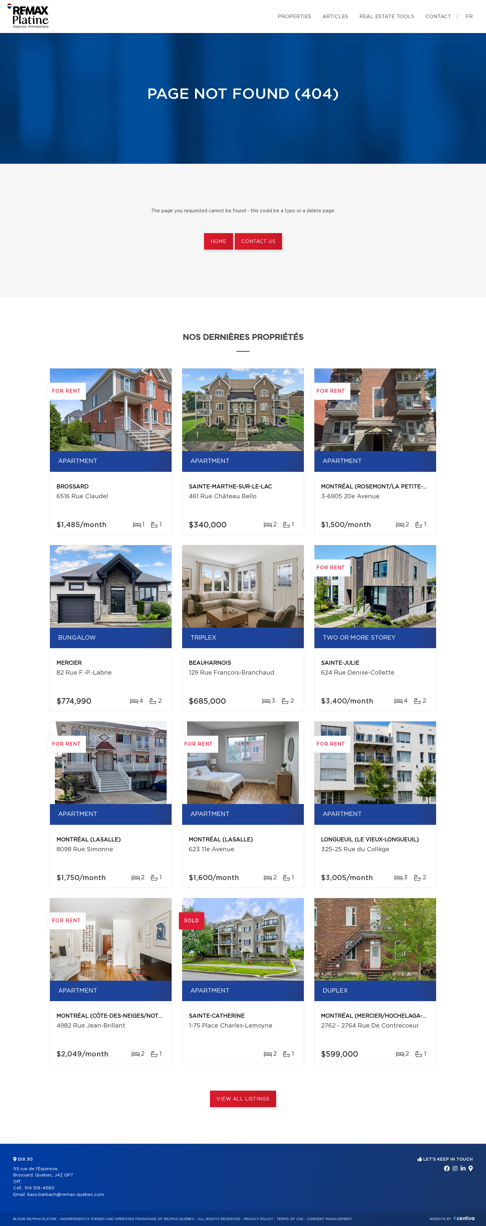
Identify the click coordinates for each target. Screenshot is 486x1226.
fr (469, 16)
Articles (335, 16)
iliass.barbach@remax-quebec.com (65, 1195)
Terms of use (290, 1219)
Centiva (464, 1218)
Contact (438, 16)
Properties (294, 16)
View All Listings (243, 1099)
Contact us (258, 241)
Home (218, 241)
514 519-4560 (39, 1188)
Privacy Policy (258, 1219)
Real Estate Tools (386, 16)
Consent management (329, 1219)
